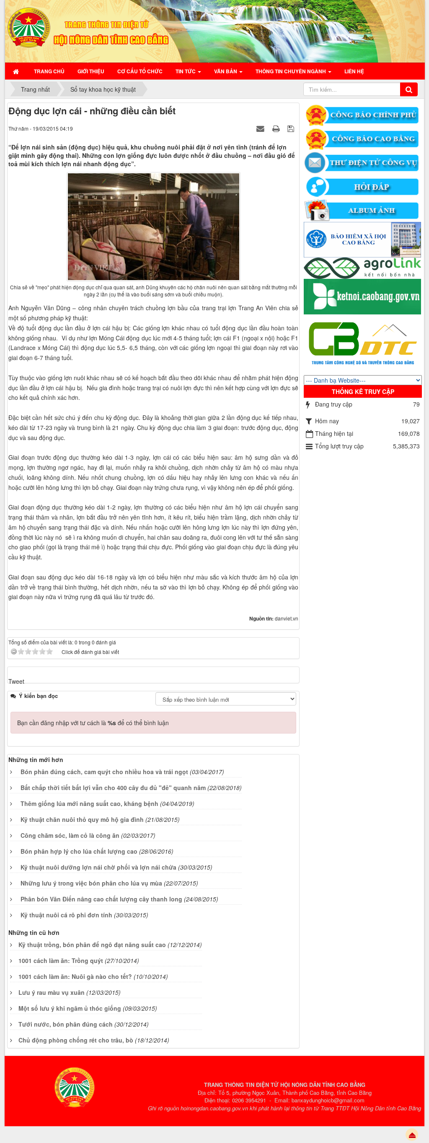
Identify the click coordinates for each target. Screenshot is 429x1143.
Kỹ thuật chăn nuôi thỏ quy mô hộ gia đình (82, 819)
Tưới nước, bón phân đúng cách (65, 1024)
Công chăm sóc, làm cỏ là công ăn (70, 835)
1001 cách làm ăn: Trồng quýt (60, 960)
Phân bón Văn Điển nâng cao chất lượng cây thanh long (101, 899)
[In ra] (277, 128)
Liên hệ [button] (354, 71)
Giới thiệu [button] (91, 71)
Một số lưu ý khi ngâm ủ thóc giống (69, 1008)
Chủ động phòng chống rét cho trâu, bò (75, 1040)
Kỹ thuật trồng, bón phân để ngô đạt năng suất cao (92, 944)
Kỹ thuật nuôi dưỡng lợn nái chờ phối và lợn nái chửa (98, 867)
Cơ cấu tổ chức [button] (140, 71)
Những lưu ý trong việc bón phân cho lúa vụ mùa (91, 883)
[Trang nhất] (17, 71)
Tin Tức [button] (186, 71)
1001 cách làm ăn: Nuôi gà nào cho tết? (75, 976)
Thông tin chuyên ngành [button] (291, 71)
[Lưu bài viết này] (291, 128)
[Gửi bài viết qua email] (261, 128)
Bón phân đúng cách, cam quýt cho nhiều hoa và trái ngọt (104, 771)
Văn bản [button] (226, 71)
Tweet (16, 681)
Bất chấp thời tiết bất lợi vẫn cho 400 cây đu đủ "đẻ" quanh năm (113, 787)
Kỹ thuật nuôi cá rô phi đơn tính (66, 915)
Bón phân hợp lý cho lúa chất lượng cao (79, 851)
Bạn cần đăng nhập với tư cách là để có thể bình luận (93, 722)
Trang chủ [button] (49, 71)
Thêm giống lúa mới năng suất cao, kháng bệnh (89, 803)
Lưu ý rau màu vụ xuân (51, 992)
